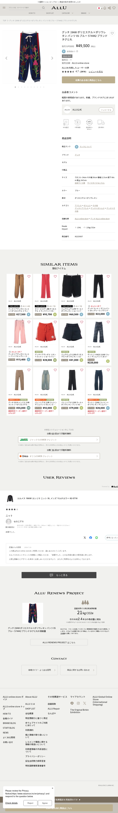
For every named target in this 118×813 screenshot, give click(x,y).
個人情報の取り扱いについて (36, 736)
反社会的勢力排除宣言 (35, 760)
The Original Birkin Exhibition (79, 711)
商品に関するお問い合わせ (78, 670)
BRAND (83, 13)
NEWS (5, 732)
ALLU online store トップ (14, 707)
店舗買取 (52, 703)
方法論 (62, 633)
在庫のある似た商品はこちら (88, 80)
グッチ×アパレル (82, 208)
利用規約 (29, 730)
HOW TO (32, 13)
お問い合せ (8, 742)
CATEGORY (66, 13)
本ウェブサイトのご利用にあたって (36, 724)
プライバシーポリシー (35, 756)
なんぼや (52, 713)
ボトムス (87, 205)
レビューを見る (96, 71)
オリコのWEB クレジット (41, 456)
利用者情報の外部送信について (36, 750)
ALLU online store (81, 218)
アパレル (78, 205)
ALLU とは (30, 703)
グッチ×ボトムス (97, 208)
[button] (114, 8)
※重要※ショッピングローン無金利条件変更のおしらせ (59, 2)
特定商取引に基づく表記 (36, 718)
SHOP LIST (50, 13)
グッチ (77, 155)
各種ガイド (8, 718)
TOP (4, 20)
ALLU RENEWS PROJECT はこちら (59, 642)
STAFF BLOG (9, 727)
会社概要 (29, 713)
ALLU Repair (54, 708)
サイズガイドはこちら (96, 183)
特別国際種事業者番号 (35, 765)
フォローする (106, 110)
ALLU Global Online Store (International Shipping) (102, 700)
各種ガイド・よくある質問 (39, 670)
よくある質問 (9, 737)
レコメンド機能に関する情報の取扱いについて (36, 743)
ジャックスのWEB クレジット (43, 440)
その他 (95, 205)
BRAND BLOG (9, 723)
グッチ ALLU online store (100, 218)
